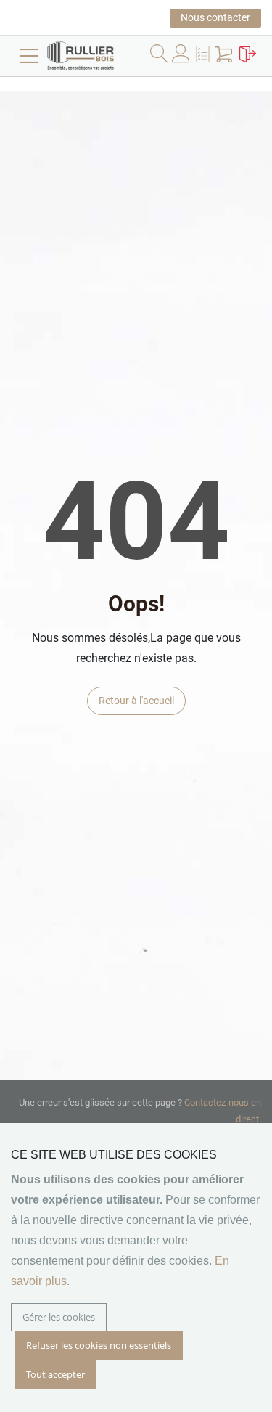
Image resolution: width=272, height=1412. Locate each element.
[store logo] (101, 55)
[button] (204, 56)
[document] (136, 1267)
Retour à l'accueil (136, 700)
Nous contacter (215, 17)
